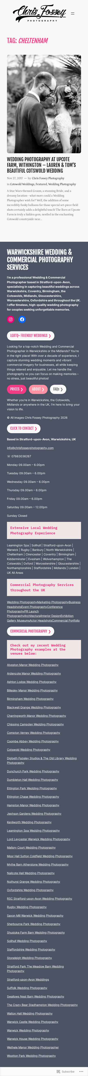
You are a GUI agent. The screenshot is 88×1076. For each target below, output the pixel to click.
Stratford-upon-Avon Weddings (28, 979)
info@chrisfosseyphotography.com (30, 448)
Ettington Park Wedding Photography (32, 788)
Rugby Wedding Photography (27, 907)
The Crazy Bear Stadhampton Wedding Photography (42, 1005)
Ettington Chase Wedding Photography (33, 796)
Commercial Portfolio (66, 620)
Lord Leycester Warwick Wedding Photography (38, 839)
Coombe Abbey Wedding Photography (33, 741)
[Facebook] (22, 319)
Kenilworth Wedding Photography (29, 822)
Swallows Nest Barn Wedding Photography (35, 996)
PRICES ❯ (16, 389)
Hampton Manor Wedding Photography (33, 805)
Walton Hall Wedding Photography (30, 1013)
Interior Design (51, 615)
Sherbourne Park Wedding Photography (33, 924)
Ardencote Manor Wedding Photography (34, 673)
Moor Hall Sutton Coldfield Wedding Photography (40, 856)
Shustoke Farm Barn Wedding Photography (36, 932)
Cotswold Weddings (22, 184)
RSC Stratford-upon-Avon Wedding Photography (39, 898)
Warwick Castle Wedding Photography (32, 1021)
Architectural (32, 615)
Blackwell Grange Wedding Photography (34, 707)
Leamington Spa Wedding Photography (33, 830)
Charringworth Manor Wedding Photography (36, 715)
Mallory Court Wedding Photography (31, 847)
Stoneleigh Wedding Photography (29, 958)
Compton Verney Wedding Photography (33, 732)
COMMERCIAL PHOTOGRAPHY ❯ (30, 631)
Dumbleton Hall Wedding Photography (32, 779)
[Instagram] (10, 319)
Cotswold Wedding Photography (28, 749)
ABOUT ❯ (38, 389)
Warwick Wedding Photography (28, 1030)
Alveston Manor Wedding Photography (33, 665)
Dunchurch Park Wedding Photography (33, 771)
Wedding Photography (62, 184)
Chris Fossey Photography (48, 178)
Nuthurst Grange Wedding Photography (33, 881)
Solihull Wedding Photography (27, 941)
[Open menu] (72, 13)
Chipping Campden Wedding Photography (35, 724)
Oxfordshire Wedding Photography (30, 890)
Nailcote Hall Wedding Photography (31, 873)
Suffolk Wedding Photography (27, 988)
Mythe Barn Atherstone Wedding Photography (38, 864)
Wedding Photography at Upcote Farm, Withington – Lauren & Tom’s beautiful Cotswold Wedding (41, 165)
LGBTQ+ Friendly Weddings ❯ (30, 335)
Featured (41, 184)
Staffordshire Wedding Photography (31, 949)
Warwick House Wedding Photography (32, 1038)
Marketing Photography (53, 602)
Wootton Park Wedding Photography (31, 1055)
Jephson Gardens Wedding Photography (34, 813)
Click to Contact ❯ (23, 428)
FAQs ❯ (58, 389)
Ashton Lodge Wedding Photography (31, 681)
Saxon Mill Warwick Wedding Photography (35, 915)
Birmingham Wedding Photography (30, 698)
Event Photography (34, 606)
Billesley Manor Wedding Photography (32, 690)
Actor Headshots (41, 620)
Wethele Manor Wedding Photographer (33, 1047)
